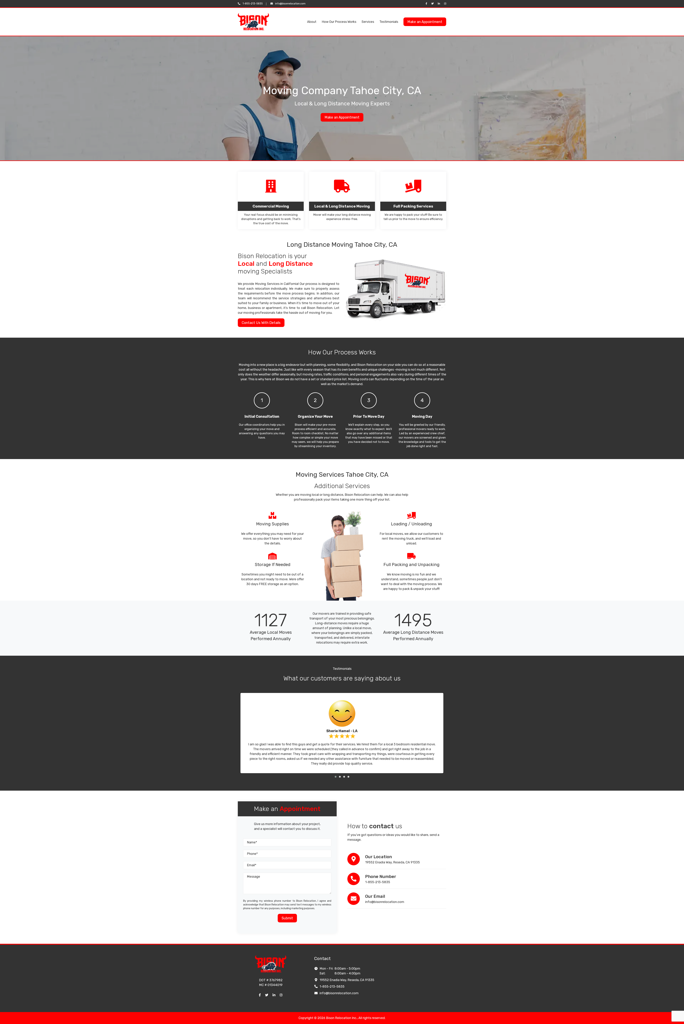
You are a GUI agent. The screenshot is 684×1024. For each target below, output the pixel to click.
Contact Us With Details (261, 323)
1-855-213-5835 (253, 3)
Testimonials (388, 22)
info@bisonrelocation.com (290, 3)
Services (368, 22)
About (311, 22)
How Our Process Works (339, 22)
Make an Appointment (424, 22)
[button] (335, 777)
